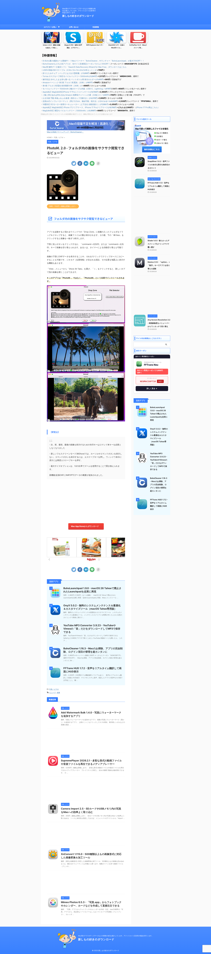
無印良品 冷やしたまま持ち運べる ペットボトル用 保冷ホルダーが (73, 79)
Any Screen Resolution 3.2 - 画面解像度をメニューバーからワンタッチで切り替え (159, 323)
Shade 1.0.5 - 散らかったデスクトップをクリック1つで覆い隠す (158, 243)
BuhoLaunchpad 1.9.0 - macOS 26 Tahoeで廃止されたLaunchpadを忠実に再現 (159, 413)
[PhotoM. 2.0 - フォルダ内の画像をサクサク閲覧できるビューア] (86, 163)
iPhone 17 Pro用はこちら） (147, 107)
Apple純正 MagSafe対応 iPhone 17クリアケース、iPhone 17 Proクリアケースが (79, 107)
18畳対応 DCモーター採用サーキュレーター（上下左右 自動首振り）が (75, 104)
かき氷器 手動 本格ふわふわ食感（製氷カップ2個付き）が (70, 98)
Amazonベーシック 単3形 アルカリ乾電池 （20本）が (68, 82)
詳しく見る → (152, 388)
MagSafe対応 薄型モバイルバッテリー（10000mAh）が (69, 110)
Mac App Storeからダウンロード (85, 526)
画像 (58, 693)
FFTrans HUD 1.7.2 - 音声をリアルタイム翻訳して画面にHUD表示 (159, 186)
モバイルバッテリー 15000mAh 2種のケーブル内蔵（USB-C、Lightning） (77, 89)
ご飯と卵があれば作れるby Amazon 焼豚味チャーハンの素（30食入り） (76, 95)
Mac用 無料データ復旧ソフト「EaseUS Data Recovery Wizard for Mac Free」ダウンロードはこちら (85, 67)
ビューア (52, 693)
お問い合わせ (74, 27)
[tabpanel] (51, 41)
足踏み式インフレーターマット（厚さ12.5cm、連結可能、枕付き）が (80, 101)
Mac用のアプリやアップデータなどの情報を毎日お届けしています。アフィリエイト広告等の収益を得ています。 (115, 936)
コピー (160, 381)
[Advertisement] (86, 500)
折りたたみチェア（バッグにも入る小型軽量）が (66, 73)
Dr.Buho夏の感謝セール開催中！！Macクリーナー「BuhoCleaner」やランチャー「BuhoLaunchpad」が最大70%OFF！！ (93, 61)
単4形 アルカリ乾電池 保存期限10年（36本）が (62, 86)
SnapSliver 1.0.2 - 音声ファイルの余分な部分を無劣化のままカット (159, 164)
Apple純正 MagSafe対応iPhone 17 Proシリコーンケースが (70, 92)
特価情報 (96, 27)
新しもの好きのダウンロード (78, 15)
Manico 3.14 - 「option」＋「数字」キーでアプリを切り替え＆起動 (159, 265)
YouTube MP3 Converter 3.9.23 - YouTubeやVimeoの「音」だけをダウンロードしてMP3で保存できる (91, 628)
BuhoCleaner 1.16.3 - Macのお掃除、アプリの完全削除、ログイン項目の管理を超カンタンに (158, 484)
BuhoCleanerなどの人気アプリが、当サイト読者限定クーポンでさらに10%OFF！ (76, 64)
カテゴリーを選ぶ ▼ (52, 27)
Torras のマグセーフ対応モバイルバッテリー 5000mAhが (70, 76)
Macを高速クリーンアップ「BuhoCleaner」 (65, 132)
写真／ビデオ (54, 689)
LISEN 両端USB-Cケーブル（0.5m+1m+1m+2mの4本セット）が (69, 70)
